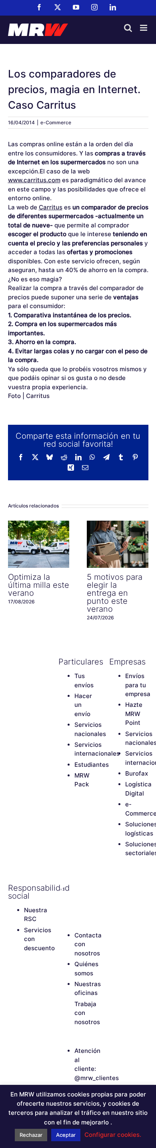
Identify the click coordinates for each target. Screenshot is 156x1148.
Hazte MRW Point (133, 713)
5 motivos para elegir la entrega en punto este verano (118, 544)
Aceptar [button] (66, 1135)
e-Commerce (55, 122)
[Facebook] (62, 888)
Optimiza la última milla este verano (38, 544)
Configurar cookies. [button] (112, 1134)
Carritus (50, 207)
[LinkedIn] (76, 901)
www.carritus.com (34, 180)
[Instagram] (62, 901)
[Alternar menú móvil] (144, 28)
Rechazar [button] (31, 1135)
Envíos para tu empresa (137, 685)
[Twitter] (76, 888)
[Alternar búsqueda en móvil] (128, 28)
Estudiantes (91, 764)
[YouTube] (90, 888)
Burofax (136, 773)
